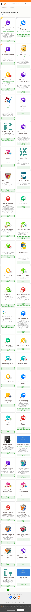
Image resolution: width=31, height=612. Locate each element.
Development (4, 7)
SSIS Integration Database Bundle (7, 490)
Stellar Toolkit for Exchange (7, 445)
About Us (8, 602)
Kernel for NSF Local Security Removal (23, 251)
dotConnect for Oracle (8, 79)
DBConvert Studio (8, 105)
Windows (3, 15)
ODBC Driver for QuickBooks (8, 295)
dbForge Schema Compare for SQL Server (23, 80)
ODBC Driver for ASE (7, 229)
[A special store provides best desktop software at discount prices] (5, 4)
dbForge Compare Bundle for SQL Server (8, 469)
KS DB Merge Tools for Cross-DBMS (23, 157)
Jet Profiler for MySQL (23, 180)
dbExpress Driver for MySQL (7, 364)
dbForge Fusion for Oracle (23, 423)
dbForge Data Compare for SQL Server (23, 132)
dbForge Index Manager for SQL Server (23, 556)
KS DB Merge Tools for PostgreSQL (8, 132)
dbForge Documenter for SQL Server (23, 105)
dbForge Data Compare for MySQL (23, 28)
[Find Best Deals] (25, 4)
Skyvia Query (23, 577)
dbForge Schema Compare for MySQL (23, 401)
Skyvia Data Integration (23, 444)
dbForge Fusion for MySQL (23, 382)
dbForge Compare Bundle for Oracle (8, 513)
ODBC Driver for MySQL (23, 275)
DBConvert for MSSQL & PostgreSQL (8, 535)
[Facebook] (10, 597)
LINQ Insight (8, 345)
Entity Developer (23, 203)
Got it (20, 610)
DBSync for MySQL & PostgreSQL (23, 469)
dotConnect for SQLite (23, 345)
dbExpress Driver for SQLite (7, 423)
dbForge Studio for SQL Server (8, 28)
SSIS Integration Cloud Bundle (8, 157)
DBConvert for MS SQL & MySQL (7, 556)
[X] (14, 597)
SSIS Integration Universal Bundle (23, 490)
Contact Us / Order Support (15, 594)
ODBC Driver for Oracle (8, 251)
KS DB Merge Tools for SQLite (8, 578)
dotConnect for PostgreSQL (8, 401)
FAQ (23, 602)
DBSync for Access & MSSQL (7, 181)
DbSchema (23, 54)
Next (13, 590)
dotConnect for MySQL (8, 381)
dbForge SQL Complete (8, 54)
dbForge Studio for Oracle (8, 204)
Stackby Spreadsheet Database (7, 317)
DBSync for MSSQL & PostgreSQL (23, 513)
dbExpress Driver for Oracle (23, 364)
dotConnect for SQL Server (8, 276)
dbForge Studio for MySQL (23, 319)
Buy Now (23, 455)
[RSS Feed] (19, 597)
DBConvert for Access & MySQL (23, 535)
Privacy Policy (11, 610)
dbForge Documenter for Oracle (23, 295)
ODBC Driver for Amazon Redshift (23, 230)
